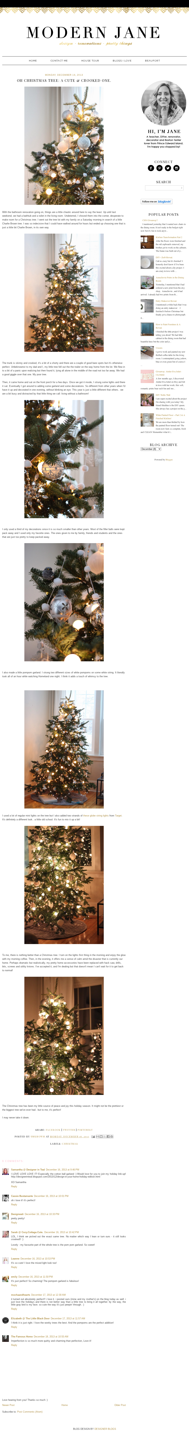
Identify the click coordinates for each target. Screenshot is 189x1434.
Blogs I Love (122, 60)
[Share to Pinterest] (112, 1136)
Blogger (169, 459)
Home (33, 60)
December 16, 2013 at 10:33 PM (42, 1214)
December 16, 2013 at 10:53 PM (37, 1258)
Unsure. (159, 347)
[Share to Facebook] (108, 1136)
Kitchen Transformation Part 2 (169, 237)
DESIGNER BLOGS (105, 1429)
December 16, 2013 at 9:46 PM (62, 1169)
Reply (14, 1186)
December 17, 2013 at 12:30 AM (48, 1294)
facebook (53, 1129)
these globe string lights (96, 815)
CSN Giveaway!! (150, 220)
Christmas (70, 1143)
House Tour (90, 60)
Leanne (15, 1258)
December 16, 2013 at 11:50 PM (35, 1276)
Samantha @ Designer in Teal (28, 1169)
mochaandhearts (20, 1294)
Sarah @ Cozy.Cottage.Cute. (27, 1232)
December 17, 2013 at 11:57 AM (68, 1318)
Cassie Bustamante (22, 1196)
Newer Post (8, 1405)
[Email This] (97, 1136)
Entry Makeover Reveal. (166, 300)
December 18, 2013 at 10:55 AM (51, 1336)
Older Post (120, 1405)
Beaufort (152, 60)
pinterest (85, 1129)
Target (118, 815)
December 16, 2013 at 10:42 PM (61, 1232)
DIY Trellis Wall (163, 394)
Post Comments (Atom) (29, 1411)
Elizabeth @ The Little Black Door (30, 1318)
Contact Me (59, 60)
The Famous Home (22, 1336)
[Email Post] (93, 1136)
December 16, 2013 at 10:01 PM (51, 1196)
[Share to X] (104, 1136)
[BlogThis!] (101, 1136)
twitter (69, 1129)
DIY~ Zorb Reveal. (164, 257)
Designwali (17, 1214)
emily (14, 1276)
